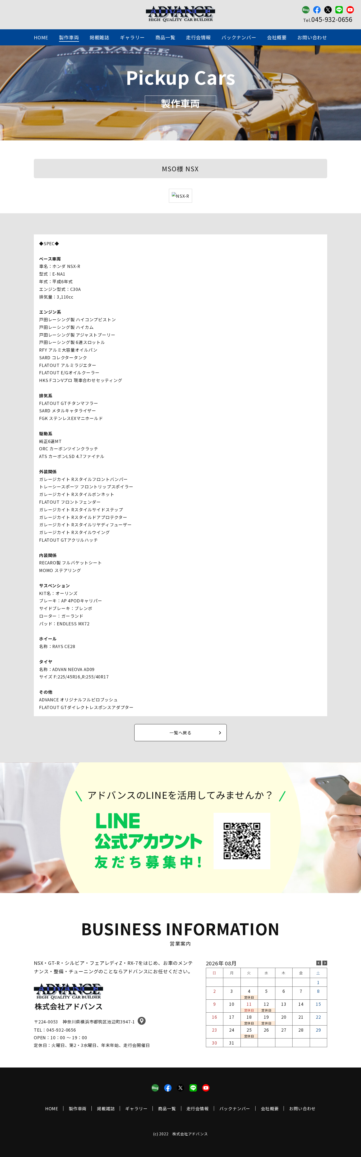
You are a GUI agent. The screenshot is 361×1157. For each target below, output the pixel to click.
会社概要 (277, 37)
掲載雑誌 (99, 37)
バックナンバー (238, 37)
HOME (41, 37)
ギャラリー (132, 37)
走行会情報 (198, 37)
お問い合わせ (312, 37)
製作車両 (69, 37)
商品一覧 (165, 37)
